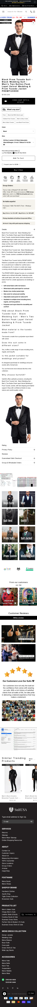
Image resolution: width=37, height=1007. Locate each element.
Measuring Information (10, 858)
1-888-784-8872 (15, 206)
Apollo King (6, 894)
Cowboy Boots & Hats (10, 917)
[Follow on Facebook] (3, 988)
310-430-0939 (22, 190)
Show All (30, 759)
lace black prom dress (22, 122)
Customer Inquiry (8, 853)
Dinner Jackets (7, 935)
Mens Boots (6, 881)
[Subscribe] (31, 821)
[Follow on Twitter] (8, 988)
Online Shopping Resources (12, 840)
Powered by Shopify (25, 993)
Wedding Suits (7, 937)
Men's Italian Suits (8, 909)
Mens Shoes (6, 884)
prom (4, 115)
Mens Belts (6, 963)
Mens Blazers (7, 940)
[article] (9, 597)
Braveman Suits (7, 899)
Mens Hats (6, 961)
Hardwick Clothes (8, 891)
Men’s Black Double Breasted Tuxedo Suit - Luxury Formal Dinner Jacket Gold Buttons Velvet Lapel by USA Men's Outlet (12, 797)
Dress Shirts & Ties (9, 948)
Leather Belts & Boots (9, 914)
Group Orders (7, 866)
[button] (20, 164)
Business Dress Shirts (10, 919)
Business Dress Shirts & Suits (12, 925)
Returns (5, 832)
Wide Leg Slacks (8, 950)
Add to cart (18, 158)
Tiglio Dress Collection (10, 896)
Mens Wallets (6, 971)
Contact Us (6, 851)
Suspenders (6, 968)
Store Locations (7, 863)
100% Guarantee (8, 861)
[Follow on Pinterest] (13, 988)
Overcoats (5, 945)
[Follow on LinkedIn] (18, 988)
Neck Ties (5, 966)
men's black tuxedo (8, 122)
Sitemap (5, 835)
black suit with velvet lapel (15, 115)
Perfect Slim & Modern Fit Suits (13, 922)
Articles (4, 868)
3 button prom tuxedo (9, 118)
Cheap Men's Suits (8, 912)
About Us (5, 856)
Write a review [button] (18, 618)
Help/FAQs (6, 871)
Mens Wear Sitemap (9, 838)
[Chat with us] (35, 2)
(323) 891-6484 (11, 982)
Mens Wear (6, 973)
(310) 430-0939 (11, 979)
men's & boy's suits (22, 118)
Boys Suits (5, 943)
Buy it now (18, 170)
